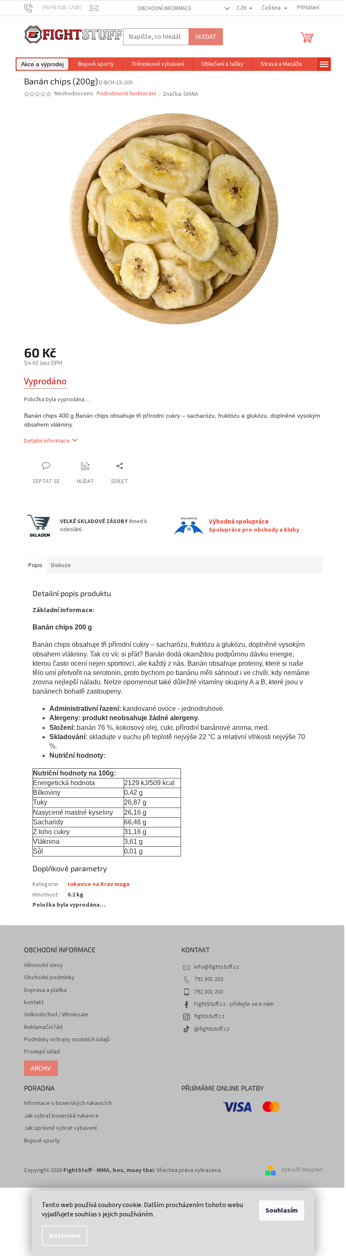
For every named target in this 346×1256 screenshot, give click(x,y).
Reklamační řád (43, 1028)
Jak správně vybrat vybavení (60, 1128)
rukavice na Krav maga (99, 884)
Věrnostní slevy (43, 966)
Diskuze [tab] (61, 565)
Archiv (41, 1068)
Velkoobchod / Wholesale (56, 1015)
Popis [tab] (35, 565)
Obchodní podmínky (49, 978)
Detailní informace (47, 441)
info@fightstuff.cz (216, 967)
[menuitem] (42, 64)
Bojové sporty (42, 1141)
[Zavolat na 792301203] (57, 7)
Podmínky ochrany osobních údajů (67, 1040)
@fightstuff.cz (212, 1029)
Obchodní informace (165, 8)
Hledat (205, 36)
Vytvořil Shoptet (301, 1170)
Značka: (180, 94)
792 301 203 (208, 979)
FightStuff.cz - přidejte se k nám (234, 1004)
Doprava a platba (45, 990)
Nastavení (64, 1235)
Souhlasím (281, 1210)
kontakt (33, 1003)
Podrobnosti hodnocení (126, 94)
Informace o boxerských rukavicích (68, 1103)
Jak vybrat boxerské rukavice (61, 1116)
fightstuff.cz (209, 1016)
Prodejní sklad (42, 1052)
